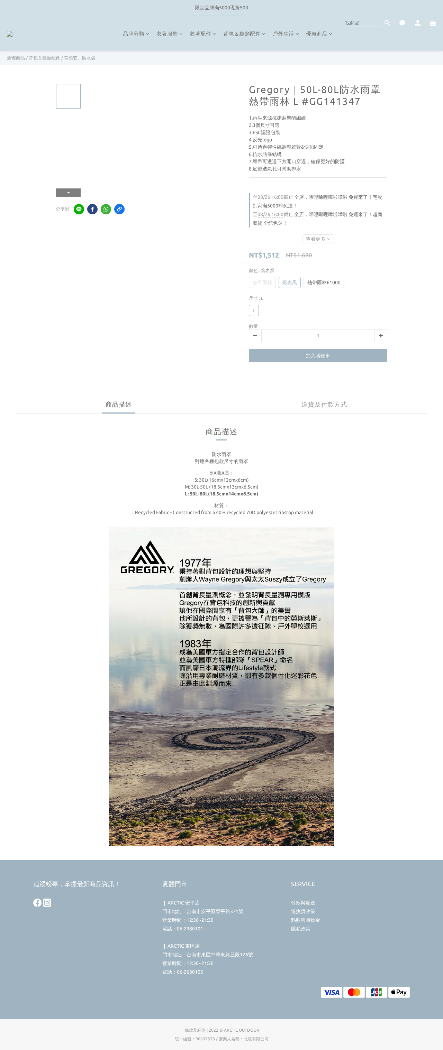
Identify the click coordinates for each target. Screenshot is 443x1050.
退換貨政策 (303, 911)
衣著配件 (200, 34)
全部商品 (16, 57)
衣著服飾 (167, 34)
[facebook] (92, 209)
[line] (79, 209)
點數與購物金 (305, 920)
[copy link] (119, 209)
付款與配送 (303, 902)
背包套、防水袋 (80, 57)
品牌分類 (133, 34)
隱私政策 (300, 928)
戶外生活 (283, 34)
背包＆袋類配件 (242, 34)
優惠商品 (316, 34)
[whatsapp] (106, 209)
